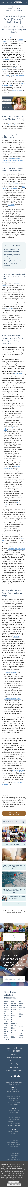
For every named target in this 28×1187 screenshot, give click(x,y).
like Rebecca (11, 204)
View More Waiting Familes (14, 936)
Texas (20, 1022)
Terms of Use (14, 1061)
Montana (13, 1015)
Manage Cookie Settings (14, 1070)
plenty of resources (17, 91)
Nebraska (13, 1017)
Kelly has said (9, 308)
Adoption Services (14, 1146)
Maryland (13, 1003)
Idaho (5, 1027)
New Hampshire (14, 1022)
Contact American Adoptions (14, 1058)
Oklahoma (21, 1003)
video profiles (13, 188)
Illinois (5, 1029)
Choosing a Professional (14, 1117)
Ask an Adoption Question (13, 979)
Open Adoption (14, 1104)
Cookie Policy (14, 1067)
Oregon (20, 1005)
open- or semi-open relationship (16, 75)
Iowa (5, 1033)
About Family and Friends (14, 1102)
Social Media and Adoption (14, 1159)
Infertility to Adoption (13, 1121)
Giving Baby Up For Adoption (14, 1091)
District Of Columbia (6, 1018)
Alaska (5, 1003)
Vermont (21, 1026)
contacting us (6, 59)
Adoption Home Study (14, 1119)
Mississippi (13, 1011)
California (6, 1009)
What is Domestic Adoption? (14, 1115)
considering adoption (14, 38)
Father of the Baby (14, 1098)
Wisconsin (21, 1035)
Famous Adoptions (14, 1155)
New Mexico (13, 1028)
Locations (14, 1054)
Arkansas (6, 1007)
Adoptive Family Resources (14, 1125)
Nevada (13, 1019)
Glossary (14, 1157)
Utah (20, 1024)
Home (10, 7)
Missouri (13, 1013)
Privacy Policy (14, 1064)
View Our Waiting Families (13, 844)
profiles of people (13, 183)
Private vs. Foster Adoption (14, 1149)
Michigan (13, 1007)
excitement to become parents (13, 467)
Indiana (6, 1031)
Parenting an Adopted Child (14, 1142)
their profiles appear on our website (12, 374)
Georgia (6, 1023)
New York (13, 1030)
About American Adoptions (14, 1144)
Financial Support (14, 1100)
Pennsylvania (21, 1007)
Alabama (6, 1001)
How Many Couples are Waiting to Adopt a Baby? (17, 897)
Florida (5, 1021)
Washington (21, 1030)
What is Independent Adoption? (14, 1151)
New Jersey (13, 1025)
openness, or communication (16, 548)
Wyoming (21, 1037)
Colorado (6, 1011)
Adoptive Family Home (14, 1110)
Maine (12, 1001)
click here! (16, 637)
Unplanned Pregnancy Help (14, 1096)
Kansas (5, 1035)
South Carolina (21, 1013)
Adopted (14, 1138)
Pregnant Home (14, 1089)
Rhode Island (20, 1010)
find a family (11, 125)
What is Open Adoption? (14, 1123)
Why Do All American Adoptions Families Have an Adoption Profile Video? (12, 867)
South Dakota (20, 1017)
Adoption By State (14, 1140)
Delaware (6, 1015)
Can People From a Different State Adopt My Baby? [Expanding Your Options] (13, 891)
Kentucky (6, 1037)
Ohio (20, 1001)
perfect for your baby (18, 770)
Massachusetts (14, 1005)
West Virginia (20, 1032)
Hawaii (5, 1025)
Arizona (6, 1005)
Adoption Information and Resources (13, 1132)
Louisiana (6, 1039)
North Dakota (13, 1036)
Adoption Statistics (14, 1153)
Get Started (18, 2)
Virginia (20, 1028)
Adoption (14, 1136)
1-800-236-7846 (14, 1051)
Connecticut (6, 1013)
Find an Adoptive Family (14, 1094)
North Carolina (13, 1033)
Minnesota (13, 1009)
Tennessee (21, 1020)
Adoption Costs (14, 1112)
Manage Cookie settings (14, 1184)
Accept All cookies (14, 1182)
